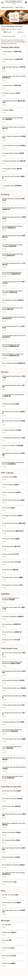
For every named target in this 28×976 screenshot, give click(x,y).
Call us (21, 32)
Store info (8, 32)
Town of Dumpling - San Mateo (14, 1)
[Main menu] (2, 2)
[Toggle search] (25, 36)
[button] (14, 53)
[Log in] (25, 2)
